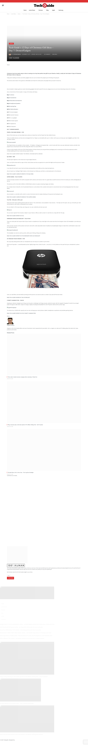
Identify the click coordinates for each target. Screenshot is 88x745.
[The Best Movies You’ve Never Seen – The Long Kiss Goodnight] (44, 450)
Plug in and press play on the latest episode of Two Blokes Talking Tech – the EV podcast (25, 424)
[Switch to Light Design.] (83, 1)
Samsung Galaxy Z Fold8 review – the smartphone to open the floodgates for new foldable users (26, 635)
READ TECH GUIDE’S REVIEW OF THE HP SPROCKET (18, 297)
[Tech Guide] (44, 5)
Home (25, 10)
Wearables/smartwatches (14, 100)
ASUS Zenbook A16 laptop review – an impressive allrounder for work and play (21, 627)
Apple (53, 10)
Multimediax (18, 740)
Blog (47, 10)
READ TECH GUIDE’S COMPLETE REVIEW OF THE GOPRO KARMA (21, 197)
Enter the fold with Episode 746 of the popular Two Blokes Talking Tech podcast (21, 734)
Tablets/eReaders (12, 109)
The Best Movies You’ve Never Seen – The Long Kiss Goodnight (20, 472)
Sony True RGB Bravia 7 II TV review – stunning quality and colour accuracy (20, 630)
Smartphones (11, 97)
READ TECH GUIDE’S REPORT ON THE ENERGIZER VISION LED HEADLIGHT (23, 235)
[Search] (85, 1)
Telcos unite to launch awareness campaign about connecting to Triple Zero (22, 377)
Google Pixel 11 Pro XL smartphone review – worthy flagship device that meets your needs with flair (27, 624)
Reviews (41, 10)
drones (11, 43)
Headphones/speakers (13, 103)
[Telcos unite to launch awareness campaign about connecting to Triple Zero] (44, 354)
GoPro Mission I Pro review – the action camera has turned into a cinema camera (22, 638)
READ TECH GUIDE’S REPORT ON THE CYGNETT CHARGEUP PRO (21, 313)
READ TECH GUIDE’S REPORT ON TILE (15, 215)
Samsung (61, 10)
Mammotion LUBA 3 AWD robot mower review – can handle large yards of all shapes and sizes (25, 633)
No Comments (47, 54)
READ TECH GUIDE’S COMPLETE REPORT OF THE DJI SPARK (20, 174)
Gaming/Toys (11, 106)
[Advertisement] (28, 85)
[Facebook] (7, 66)
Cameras (10, 94)
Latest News (32, 10)
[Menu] (3, 5)
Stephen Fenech (17, 54)
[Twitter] (7, 67)
